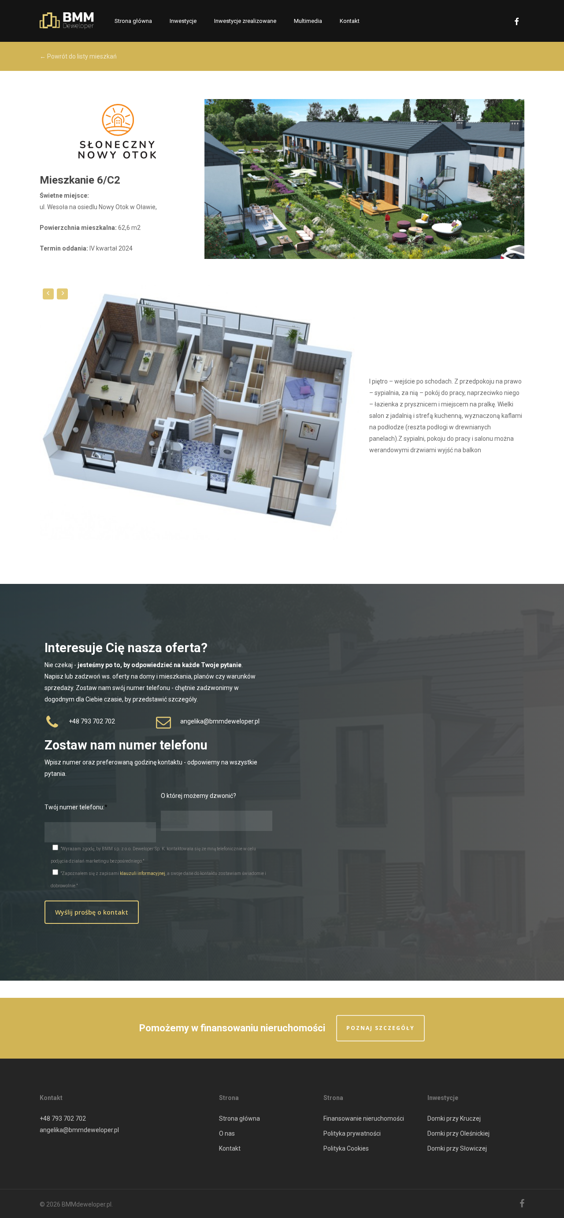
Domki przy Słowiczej (457, 1148)
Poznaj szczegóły (380, 1028)
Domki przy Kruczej (454, 1118)
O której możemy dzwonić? (198, 795)
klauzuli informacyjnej (142, 873)
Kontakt (230, 1148)
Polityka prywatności (352, 1133)
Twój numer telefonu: (74, 807)
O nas (227, 1133)
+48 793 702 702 (63, 1118)
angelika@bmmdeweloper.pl (79, 1129)
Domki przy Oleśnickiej (458, 1133)
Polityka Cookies (346, 1148)
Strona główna (239, 1118)
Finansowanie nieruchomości (363, 1118)
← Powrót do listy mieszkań (78, 56)
